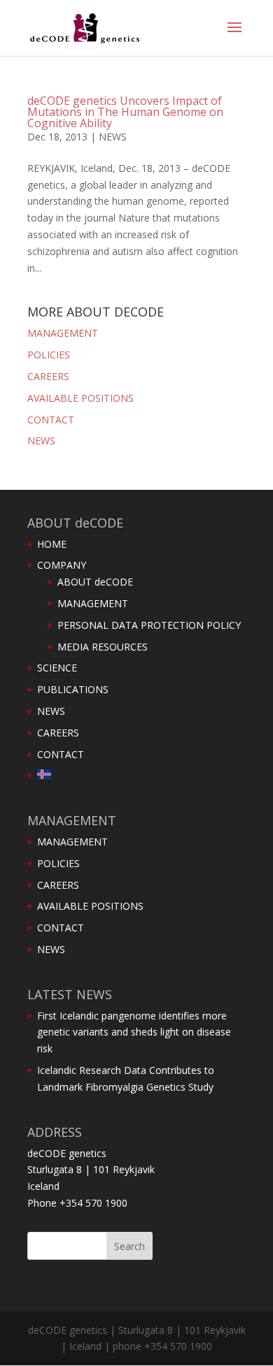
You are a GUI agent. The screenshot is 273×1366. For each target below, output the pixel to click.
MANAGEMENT (62, 333)
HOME (51, 544)
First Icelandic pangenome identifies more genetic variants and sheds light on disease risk (134, 1032)
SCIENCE (57, 667)
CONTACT (50, 419)
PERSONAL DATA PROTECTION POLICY (149, 625)
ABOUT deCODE (95, 581)
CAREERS (48, 376)
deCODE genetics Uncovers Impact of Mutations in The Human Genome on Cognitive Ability (125, 112)
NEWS (113, 136)
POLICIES (48, 354)
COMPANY (61, 565)
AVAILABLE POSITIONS (80, 398)
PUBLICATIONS (72, 689)
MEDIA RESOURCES (102, 646)
